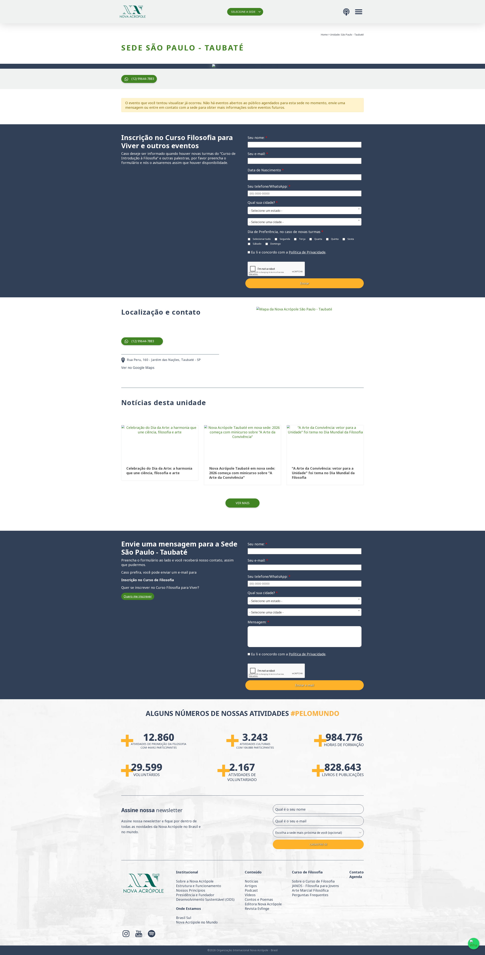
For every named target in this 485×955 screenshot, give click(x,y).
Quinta (334, 239)
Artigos (251, 885)
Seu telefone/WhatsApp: (269, 186)
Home (324, 34)
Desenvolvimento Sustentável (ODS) (205, 899)
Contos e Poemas (259, 899)
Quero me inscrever (138, 596)
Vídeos (250, 895)
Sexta (350, 239)
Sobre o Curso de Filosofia (313, 881)
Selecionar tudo (261, 239)
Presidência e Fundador (195, 895)
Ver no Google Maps (137, 367)
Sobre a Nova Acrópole (195, 881)
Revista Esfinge (257, 908)
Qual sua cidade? (263, 202)
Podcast (251, 890)
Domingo (275, 243)
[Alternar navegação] (358, 12)
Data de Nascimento (266, 170)
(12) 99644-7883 (142, 79)
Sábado (256, 243)
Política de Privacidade (307, 252)
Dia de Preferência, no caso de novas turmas (285, 231)
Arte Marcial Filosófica (310, 890)
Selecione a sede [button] (243, 11)
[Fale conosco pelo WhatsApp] (473, 943)
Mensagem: (258, 622)
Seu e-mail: (258, 153)
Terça (301, 239)
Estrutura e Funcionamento (198, 885)
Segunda (284, 239)
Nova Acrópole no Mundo (197, 922)
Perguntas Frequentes (310, 895)
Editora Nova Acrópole (263, 904)
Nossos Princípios (190, 890)
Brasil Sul (183, 917)
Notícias (251, 881)
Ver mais (243, 503)
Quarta (318, 239)
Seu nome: (257, 137)
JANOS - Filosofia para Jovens (315, 885)
